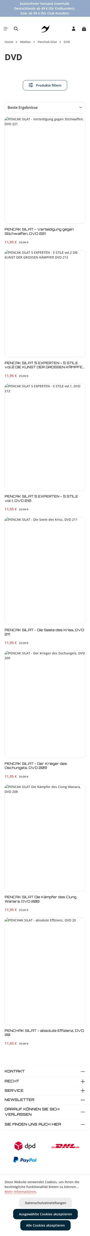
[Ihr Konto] (73, 28)
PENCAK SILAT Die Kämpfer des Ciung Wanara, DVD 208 (40, 899)
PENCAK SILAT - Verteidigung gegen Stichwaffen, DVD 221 (39, 231)
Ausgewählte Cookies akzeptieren (45, 1214)
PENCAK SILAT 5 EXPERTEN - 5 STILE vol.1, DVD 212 (41, 498)
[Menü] (5, 28)
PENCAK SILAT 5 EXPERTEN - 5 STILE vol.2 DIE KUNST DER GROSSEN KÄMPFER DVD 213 (45, 365)
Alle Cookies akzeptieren (45, 1225)
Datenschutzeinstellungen (45, 1203)
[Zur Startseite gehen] (45, 28)
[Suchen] (16, 28)
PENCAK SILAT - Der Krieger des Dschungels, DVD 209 (36, 766)
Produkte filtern (48, 85)
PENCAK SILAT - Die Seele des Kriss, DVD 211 (44, 632)
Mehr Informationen (20, 1191)
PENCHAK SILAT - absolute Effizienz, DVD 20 (44, 1033)
